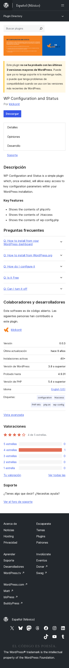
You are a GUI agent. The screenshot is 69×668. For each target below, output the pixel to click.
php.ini (47, 404)
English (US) (58, 389)
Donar (42, 566)
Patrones (42, 542)
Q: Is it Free (11, 277)
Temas (40, 530)
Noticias (9, 530)
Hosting (9, 536)
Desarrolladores (14, 566)
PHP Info (36, 404)
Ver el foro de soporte (18, 501)
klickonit (14, 104)
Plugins (40, 536)
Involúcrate (43, 554)
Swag (41, 573)
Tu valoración (12, 475)
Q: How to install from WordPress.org (28, 255)
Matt (8, 591)
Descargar (12, 113)
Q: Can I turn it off (15, 289)
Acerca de (10, 523)
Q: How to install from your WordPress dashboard (21, 242)
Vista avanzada (14, 415)
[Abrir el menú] (63, 5)
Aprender (9, 554)
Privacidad (10, 542)
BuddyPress (13, 603)
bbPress (11, 597)
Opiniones (13, 136)
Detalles (12, 127)
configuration (45, 397)
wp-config (58, 404)
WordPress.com (16, 584)
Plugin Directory (13, 16)
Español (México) (23, 619)
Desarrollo (13, 145)
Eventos (41, 560)
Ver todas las (56, 475)
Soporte (12, 155)
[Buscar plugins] (41, 28)
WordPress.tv (14, 573)
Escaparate (43, 523)
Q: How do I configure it (19, 266)
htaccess (59, 397)
